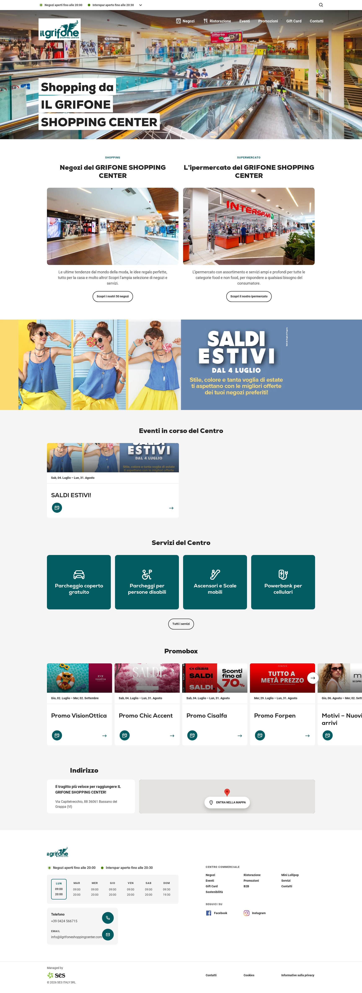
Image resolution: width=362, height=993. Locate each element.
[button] (313, 678)
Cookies (249, 975)
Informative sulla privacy (297, 975)
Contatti (211, 975)
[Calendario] (57, 508)
